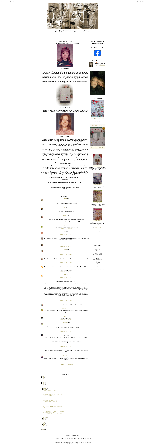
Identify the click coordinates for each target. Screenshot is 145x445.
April (44, 423)
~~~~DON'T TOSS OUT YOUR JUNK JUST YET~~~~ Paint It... (52, 413)
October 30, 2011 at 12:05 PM (66, 228)
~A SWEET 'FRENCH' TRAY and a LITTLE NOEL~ (51, 400)
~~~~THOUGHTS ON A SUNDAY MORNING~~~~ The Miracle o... (53, 403)
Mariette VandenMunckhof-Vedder (65, 333)
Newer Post (43, 368)
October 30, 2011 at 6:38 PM (66, 331)
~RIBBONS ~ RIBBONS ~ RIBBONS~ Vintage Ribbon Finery (52, 406)
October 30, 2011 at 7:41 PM (66, 346)
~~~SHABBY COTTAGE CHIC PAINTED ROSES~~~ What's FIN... (53, 393)
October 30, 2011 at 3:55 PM (66, 271)
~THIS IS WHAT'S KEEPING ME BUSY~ (49, 408)
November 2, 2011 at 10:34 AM (66, 364)
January (44, 426)
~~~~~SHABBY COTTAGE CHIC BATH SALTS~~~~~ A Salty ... (53, 394)
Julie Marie (65, 249)
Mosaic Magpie (65, 257)
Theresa (65, 236)
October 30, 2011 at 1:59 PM (66, 234)
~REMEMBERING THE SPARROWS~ (49, 412)
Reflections (66, 192)
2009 (43, 429)
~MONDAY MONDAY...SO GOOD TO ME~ (49, 390)
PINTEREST (85, 35)
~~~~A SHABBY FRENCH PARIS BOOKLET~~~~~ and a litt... (52, 397)
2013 (43, 383)
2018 (43, 377)
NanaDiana (65, 198)
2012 (43, 384)
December (45, 387)
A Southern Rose (65, 355)
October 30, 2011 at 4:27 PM (66, 306)
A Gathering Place (97, 49)
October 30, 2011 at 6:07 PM (66, 319)
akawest (65, 274)
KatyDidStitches (65, 322)
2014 (43, 382)
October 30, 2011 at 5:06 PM (66, 314)
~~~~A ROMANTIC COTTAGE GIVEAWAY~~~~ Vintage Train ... (53, 405)
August (44, 418)
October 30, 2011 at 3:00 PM (66, 262)
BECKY (65, 265)
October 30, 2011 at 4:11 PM (66, 277)
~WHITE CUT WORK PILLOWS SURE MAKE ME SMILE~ (52, 401)
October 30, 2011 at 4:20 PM (66, 300)
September (45, 417)
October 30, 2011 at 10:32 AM (66, 204)
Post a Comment (64, 367)
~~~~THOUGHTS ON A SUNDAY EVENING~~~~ (50, 399)
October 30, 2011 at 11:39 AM (66, 223)
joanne (65, 303)
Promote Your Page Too (97, 57)
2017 (43, 378)
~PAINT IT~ (45, 407)
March (44, 424)
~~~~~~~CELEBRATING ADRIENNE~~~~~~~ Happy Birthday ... (53, 396)
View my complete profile (100, 65)
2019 (43, 376)
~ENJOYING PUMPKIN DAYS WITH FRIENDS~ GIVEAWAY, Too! (53, 402)
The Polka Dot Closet (65, 308)
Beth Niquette (65, 215)
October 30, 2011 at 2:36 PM (66, 246)
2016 (43, 379)
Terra (65, 225)
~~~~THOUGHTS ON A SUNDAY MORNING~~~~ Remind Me (52, 409)
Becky (65, 231)
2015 (43, 381)
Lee (65, 243)
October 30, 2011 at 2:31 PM (66, 241)
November (45, 388)
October (44, 389)
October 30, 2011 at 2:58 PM (66, 254)
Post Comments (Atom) (67, 370)
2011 (43, 385)
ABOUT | (58, 35)
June (44, 420)
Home (65, 368)
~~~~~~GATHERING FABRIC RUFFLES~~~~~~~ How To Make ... (53, 411)
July (44, 419)
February (44, 425)
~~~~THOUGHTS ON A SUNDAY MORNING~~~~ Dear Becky (52, 391)
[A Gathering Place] (97, 56)
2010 (43, 428)
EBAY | (76, 35)
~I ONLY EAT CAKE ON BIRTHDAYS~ (49, 395)
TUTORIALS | (70, 35)
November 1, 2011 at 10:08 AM (66, 353)
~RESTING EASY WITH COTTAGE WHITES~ (50, 416)
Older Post (87, 368)
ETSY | (80, 35)
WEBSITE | (64, 35)
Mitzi (65, 207)
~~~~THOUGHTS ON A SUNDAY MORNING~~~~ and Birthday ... (53, 414)
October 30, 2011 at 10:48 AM (66, 212)
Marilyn (65, 316)
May (44, 422)
